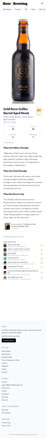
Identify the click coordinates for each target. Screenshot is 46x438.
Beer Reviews (6, 354)
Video (33, 9)
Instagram (5, 394)
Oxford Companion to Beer (10, 360)
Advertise (5, 410)
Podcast (18, 9)
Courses (4, 363)
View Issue (15, 228)
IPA (26, 9)
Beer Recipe (7, 9)
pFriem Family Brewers (12, 117)
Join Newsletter (8, 340)
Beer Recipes (6, 351)
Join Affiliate (6, 413)
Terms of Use (6, 426)
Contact (4, 382)
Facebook (5, 397)
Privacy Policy (6, 423)
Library (4, 369)
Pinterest (5, 400)
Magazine (5, 366)
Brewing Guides (7, 357)
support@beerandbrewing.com (12, 385)
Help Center (6, 388)
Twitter (4, 391)
